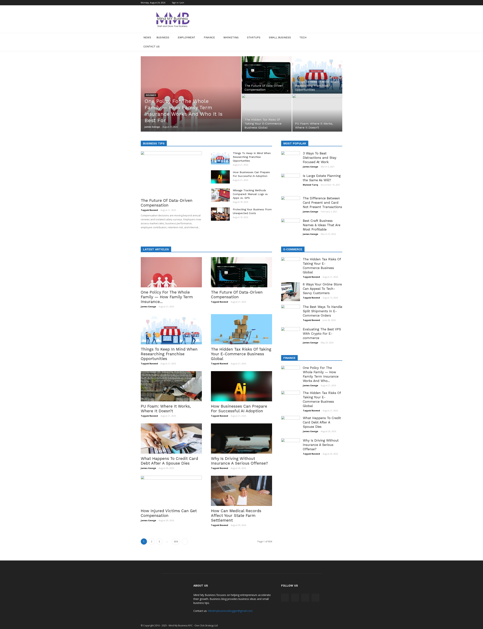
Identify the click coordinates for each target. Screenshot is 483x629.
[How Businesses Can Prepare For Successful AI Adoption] (220, 176)
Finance (209, 37)
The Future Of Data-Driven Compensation (166, 202)
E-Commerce (292, 249)
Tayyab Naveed (149, 210)
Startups (253, 37)
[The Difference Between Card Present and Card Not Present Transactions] (290, 205)
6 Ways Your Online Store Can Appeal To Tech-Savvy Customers (322, 288)
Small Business (280, 37)
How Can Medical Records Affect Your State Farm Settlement (236, 515)
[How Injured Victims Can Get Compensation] (171, 491)
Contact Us (151, 46)
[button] (337, 42)
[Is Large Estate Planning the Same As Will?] (290, 183)
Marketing (230, 37)
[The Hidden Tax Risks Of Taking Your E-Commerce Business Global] (241, 329)
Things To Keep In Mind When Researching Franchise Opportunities (252, 157)
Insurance (151, 95)
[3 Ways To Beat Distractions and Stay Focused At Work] (290, 160)
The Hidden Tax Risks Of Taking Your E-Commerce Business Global (241, 354)
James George (152, 126)
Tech (302, 37)
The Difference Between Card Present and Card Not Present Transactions (322, 202)
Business (162, 37)
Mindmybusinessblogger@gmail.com (230, 611)
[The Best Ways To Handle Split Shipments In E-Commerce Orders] (290, 314)
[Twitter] (339, 2)
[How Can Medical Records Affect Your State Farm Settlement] (241, 491)
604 (176, 541)
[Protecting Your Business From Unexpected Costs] (220, 214)
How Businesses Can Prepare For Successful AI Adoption (239, 408)
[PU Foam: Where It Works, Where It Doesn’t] (171, 386)
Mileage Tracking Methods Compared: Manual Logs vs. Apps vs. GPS (250, 194)
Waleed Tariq (310, 184)
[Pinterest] (333, 2)
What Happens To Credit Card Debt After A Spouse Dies (169, 461)
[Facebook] (321, 2)
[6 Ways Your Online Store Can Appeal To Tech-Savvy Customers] (290, 291)
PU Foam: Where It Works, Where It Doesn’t (166, 408)
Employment (186, 37)
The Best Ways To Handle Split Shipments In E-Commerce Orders (322, 311)
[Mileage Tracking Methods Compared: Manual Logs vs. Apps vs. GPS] (220, 195)
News (147, 37)
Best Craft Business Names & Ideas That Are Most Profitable (321, 225)
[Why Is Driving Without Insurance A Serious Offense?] (241, 438)
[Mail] (327, 2)
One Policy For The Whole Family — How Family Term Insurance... (167, 297)
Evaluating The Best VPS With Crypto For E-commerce (322, 333)
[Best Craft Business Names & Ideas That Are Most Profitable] (290, 228)
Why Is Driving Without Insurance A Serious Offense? (239, 461)
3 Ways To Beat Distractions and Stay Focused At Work (319, 157)
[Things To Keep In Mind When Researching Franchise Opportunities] (317, 75)
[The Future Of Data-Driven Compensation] (267, 75)
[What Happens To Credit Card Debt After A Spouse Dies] (171, 438)
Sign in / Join (178, 2)
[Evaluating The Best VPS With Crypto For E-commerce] (290, 336)
